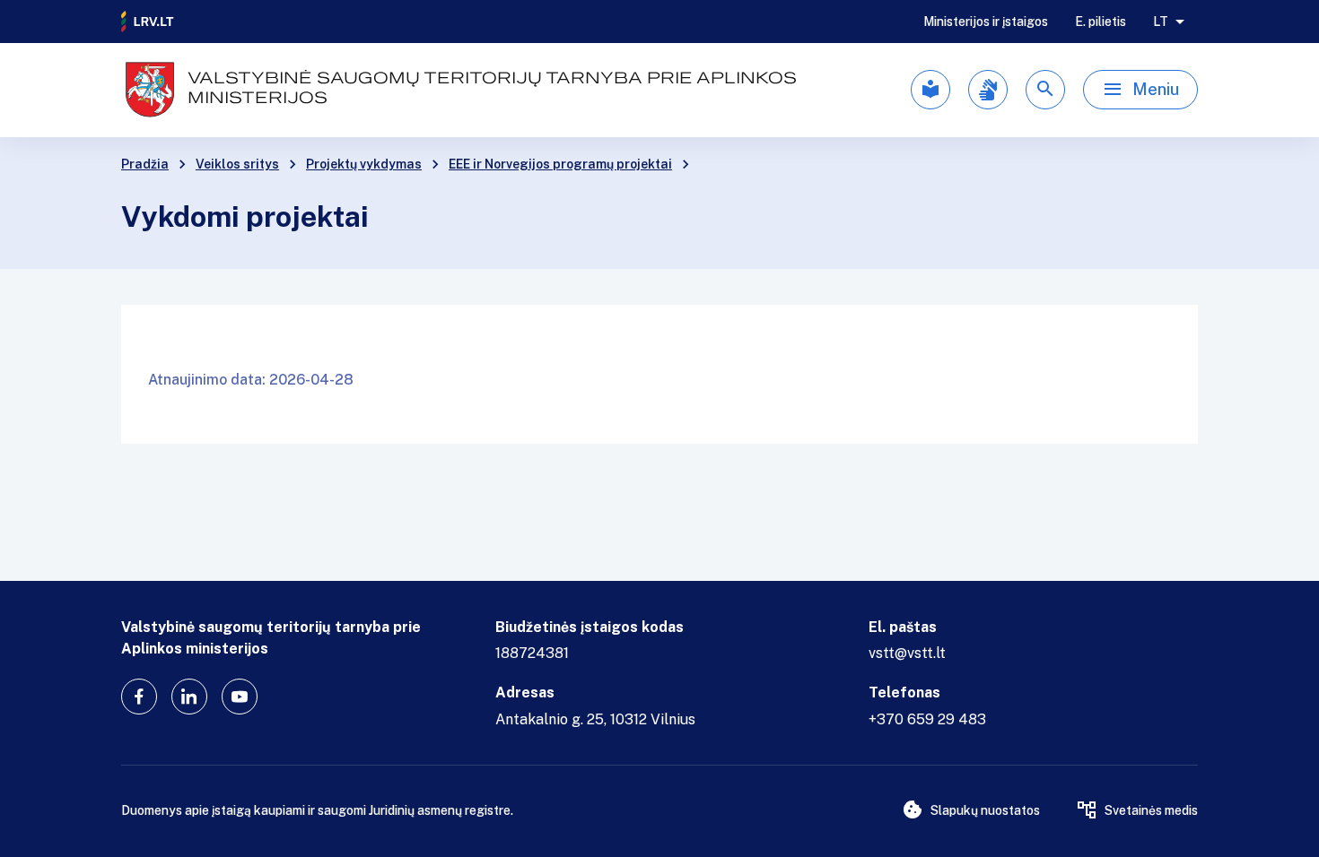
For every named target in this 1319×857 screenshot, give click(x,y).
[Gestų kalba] (988, 89)
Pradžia (145, 164)
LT (1160, 21)
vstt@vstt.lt (907, 653)
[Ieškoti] (1045, 89)
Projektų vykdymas (364, 164)
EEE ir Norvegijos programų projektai (560, 164)
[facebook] (139, 696)
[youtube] (240, 696)
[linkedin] (189, 696)
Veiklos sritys (237, 164)
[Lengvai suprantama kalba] (930, 89)
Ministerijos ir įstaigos (985, 21)
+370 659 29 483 (927, 719)
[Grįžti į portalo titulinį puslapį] (148, 21)
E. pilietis (1100, 21)
